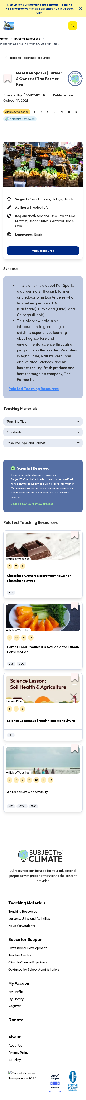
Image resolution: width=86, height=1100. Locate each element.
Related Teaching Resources (34, 388)
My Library (16, 999)
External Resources (27, 39)
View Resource (43, 251)
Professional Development (27, 948)
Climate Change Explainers (27, 962)
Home (4, 39)
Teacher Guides (19, 955)
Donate (15, 1019)
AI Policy (14, 1060)
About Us (15, 1045)
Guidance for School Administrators (33, 969)
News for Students (21, 926)
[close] (80, 8)
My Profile (15, 991)
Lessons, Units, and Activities (29, 918)
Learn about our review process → (34, 503)
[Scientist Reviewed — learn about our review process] (75, 78)
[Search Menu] (72, 25)
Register (14, 1006)
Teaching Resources (22, 911)
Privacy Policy (18, 1052)
